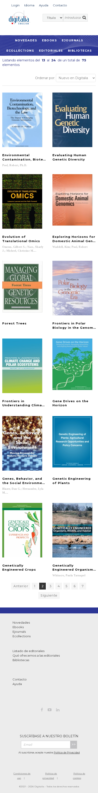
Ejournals (72, 40)
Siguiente (49, 595)
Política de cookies (79, 776)
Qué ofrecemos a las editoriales (36, 655)
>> (74, 744)
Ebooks (49, 40)
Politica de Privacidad (67, 752)
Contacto (20, 679)
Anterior (20, 586)
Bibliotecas (80, 50)
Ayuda (17, 684)
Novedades (26, 40)
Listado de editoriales (28, 651)
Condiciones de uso (22, 776)
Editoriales (51, 50)
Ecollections (20, 50)
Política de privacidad (49, 776)
